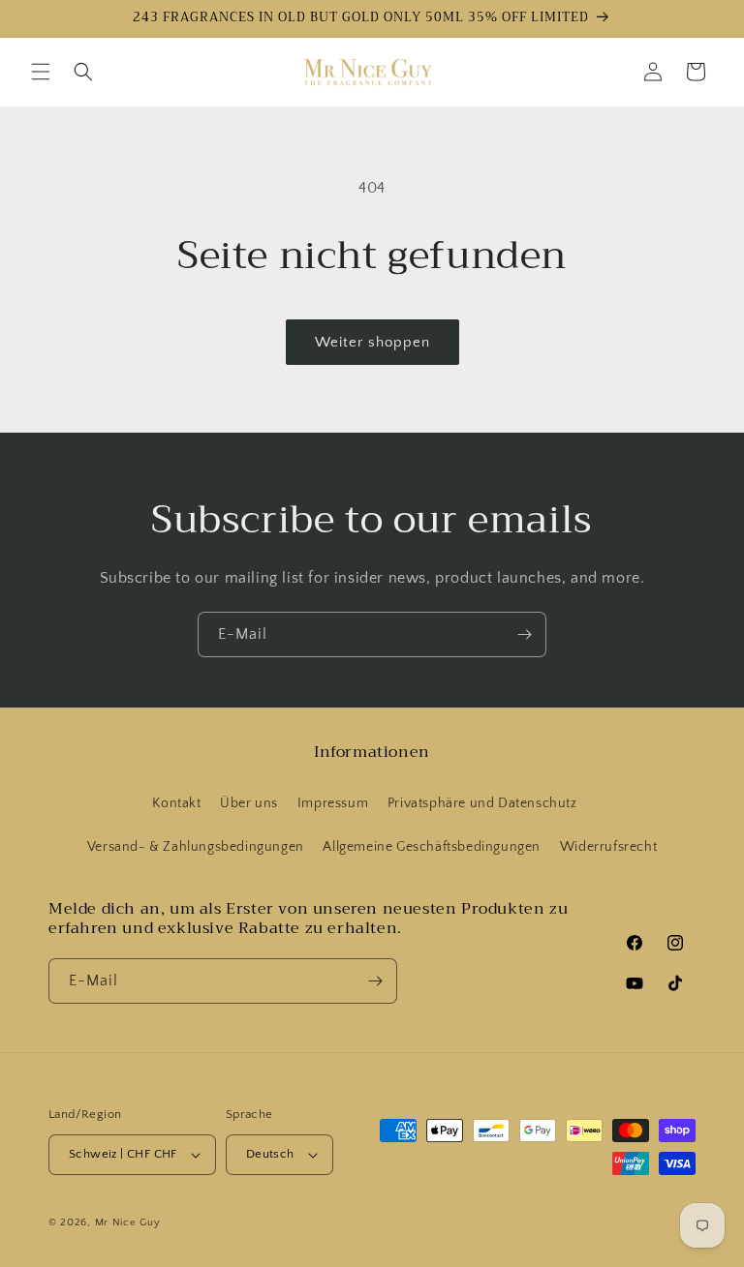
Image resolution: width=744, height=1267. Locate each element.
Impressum (332, 803)
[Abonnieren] (524, 634)
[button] (40, 71)
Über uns (249, 803)
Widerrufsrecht (608, 847)
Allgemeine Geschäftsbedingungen (432, 847)
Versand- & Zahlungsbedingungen (195, 847)
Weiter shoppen (372, 342)
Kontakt (176, 803)
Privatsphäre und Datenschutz (482, 803)
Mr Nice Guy (128, 1222)
